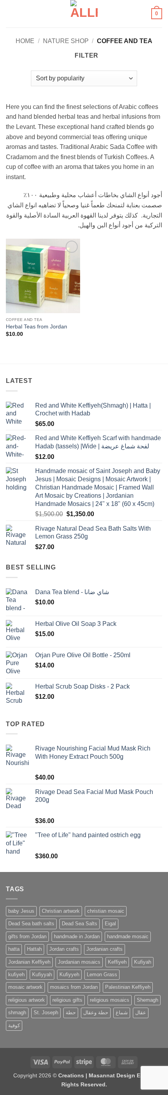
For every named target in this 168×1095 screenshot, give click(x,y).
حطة (71, 1012)
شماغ (122, 1012)
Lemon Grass (102, 974)
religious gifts (67, 1000)
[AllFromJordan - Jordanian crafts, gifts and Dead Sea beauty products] (84, 13)
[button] (10, 13)
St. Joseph (46, 1012)
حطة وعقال (95, 1012)
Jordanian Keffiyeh (29, 962)
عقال (140, 1012)
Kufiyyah (42, 974)
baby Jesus (21, 911)
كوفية (14, 1025)
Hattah (34, 949)
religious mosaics (109, 1000)
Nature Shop (66, 41)
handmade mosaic (127, 936)
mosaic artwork (25, 987)
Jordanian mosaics (79, 962)
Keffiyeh (117, 962)
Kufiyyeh (69, 974)
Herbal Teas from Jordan (36, 327)
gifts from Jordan (27, 936)
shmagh (17, 1012)
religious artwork (26, 1000)
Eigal (110, 923)
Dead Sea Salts (79, 923)
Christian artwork (61, 911)
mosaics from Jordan (74, 987)
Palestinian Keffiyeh (127, 987)
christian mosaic (105, 911)
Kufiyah (142, 962)
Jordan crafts (64, 949)
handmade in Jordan (77, 936)
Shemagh (147, 1000)
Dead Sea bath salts (31, 923)
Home (25, 41)
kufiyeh (16, 974)
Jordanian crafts (104, 949)
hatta (14, 949)
